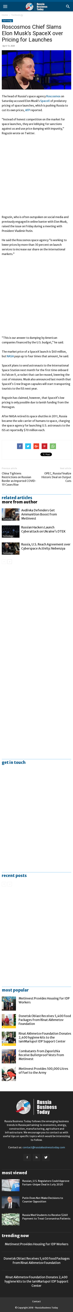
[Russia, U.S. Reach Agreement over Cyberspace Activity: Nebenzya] (10, 548)
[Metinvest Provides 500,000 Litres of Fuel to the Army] (9, 1074)
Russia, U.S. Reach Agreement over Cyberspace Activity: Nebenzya (46, 546)
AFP (27, 110)
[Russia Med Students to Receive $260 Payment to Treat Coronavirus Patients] (10, 1219)
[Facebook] (27, 1157)
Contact (36, 1301)
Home (5, 15)
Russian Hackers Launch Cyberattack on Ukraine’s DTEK (43, 529)
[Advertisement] (36, 176)
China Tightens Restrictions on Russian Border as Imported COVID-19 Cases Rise (19, 479)
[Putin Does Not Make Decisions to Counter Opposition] (10, 1202)
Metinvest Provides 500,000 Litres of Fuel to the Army (43, 1071)
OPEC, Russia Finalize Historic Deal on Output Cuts (56, 477)
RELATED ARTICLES (17, 498)
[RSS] (36, 1157)
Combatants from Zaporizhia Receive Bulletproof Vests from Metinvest (41, 1055)
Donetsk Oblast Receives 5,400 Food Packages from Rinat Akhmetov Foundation (45, 1020)
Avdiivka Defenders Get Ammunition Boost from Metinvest (39, 514)
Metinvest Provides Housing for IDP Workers (36, 1244)
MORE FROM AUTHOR (19, 502)
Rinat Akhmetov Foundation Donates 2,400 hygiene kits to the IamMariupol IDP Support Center (45, 1037)
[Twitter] (45, 1157)
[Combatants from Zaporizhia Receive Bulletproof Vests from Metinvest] (9, 1056)
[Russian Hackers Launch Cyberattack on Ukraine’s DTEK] (10, 531)
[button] (68, 6)
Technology (17, 15)
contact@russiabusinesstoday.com (44, 1147)
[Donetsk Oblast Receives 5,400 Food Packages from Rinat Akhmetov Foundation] (9, 1021)
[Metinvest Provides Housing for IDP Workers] (9, 1003)
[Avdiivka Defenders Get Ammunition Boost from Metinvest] (10, 514)
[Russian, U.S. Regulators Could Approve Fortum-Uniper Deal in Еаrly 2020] (10, 1185)
